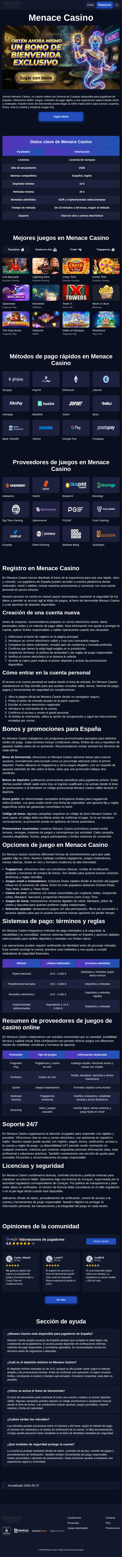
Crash (73, 249)
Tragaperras (103, 249)
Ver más (61, 1299)
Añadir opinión (101, 1241)
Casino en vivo (43, 249)
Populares (14, 249)
